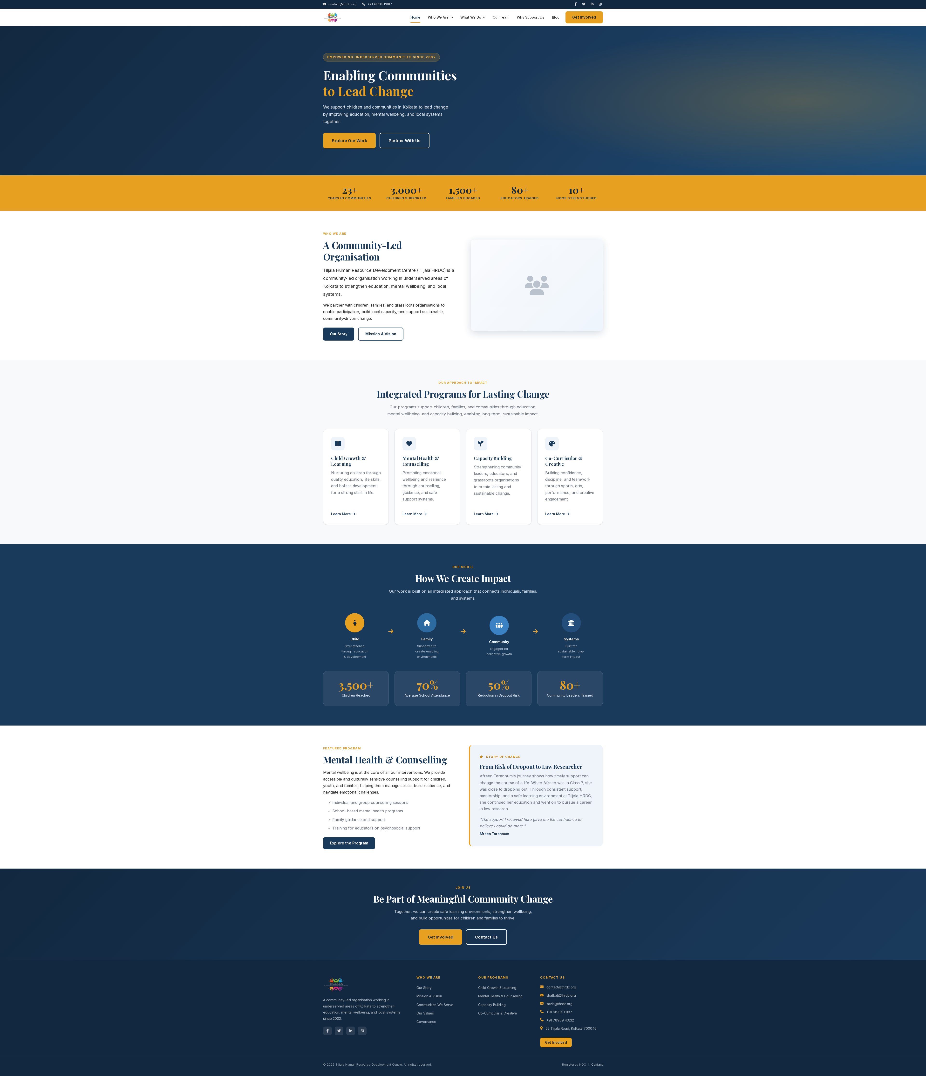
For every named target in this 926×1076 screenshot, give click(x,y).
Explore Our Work (349, 140)
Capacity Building (492, 1005)
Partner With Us (405, 140)
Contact (597, 1064)
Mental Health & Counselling (500, 996)
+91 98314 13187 (379, 4)
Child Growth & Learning (497, 988)
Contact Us (486, 937)
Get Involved (584, 17)
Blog (555, 17)
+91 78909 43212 (560, 1020)
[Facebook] (576, 4)
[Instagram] (601, 4)
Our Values (425, 1013)
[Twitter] (584, 4)
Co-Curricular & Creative (497, 1013)
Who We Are (438, 17)
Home (415, 17)
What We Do (471, 17)
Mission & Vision (380, 334)
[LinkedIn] (593, 4)
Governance (426, 1022)
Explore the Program (349, 843)
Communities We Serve (434, 1005)
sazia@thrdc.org (559, 1004)
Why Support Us (530, 17)
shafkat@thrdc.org (561, 995)
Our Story (338, 334)
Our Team (501, 17)
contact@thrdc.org (341, 4)
